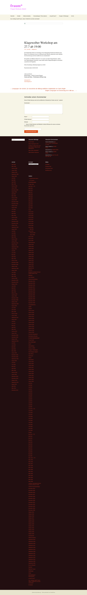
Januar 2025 (14, 187)
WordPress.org (48, 170)
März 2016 (14, 350)
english (30, 306)
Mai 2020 (30, 446)
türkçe (30, 572)
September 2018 (15, 303)
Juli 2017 (13, 321)
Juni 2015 (14, 364)
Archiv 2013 (31, 211)
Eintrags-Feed (48, 166)
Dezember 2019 (15, 280)
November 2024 (15, 189)
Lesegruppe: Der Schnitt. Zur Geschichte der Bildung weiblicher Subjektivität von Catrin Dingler (38, 88)
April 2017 (14, 327)
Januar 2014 (31, 361)
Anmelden (47, 164)
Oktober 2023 (14, 205)
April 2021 (14, 256)
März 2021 (14, 258)
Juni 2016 (14, 344)
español (30, 308)
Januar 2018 (14, 315)
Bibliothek (30, 275)
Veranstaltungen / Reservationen (40, 16)
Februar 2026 (14, 168)
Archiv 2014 (31, 213)
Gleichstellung (31, 345)
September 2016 (15, 341)
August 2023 (14, 207)
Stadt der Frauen (32, 569)
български (31, 584)
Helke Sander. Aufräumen (34, 152)
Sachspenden (31, 535)
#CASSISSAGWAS (32, 182)
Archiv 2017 (31, 219)
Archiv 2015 (31, 215)
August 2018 (14, 305)
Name (26, 116)
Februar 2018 (14, 313)
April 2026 (14, 164)
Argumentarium (32, 242)
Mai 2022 (30, 447)
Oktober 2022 (14, 225)
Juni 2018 (14, 307)
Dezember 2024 (32, 300)
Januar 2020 (31, 373)
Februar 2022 (14, 239)
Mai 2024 (30, 451)
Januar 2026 (14, 170)
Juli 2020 (30, 395)
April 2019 (14, 290)
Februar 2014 (31, 310)
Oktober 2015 (31, 514)
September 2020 (15, 268)
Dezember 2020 (15, 262)
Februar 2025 (14, 186)
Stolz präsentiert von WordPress (48, 592)
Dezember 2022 (15, 221)
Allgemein (35, 49)
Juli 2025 (13, 178)
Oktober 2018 (14, 301)
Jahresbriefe (31, 359)
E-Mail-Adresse (28, 119)
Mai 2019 (13, 288)
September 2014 (15, 382)
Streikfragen (31, 571)
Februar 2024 (14, 197)
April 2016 (14, 348)
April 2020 (14, 274)
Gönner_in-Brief (32, 347)
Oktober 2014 (14, 380)
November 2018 (15, 299)
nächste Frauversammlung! (34, 486)
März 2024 (14, 195)
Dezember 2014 (15, 376)
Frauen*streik (31, 340)
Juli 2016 (13, 343)
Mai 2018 (30, 442)
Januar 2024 (14, 199)
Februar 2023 (14, 217)
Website (26, 122)
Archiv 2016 (31, 217)
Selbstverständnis (27, 16)
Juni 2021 (14, 252)
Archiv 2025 (31, 240)
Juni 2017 (14, 323)
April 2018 (14, 309)
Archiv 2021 (31, 227)
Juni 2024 (30, 428)
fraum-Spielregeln (32, 342)
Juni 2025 (30, 430)
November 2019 (15, 282)
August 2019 (31, 254)
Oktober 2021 (14, 244)
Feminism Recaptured (33, 334)
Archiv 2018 (31, 221)
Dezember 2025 (32, 302)
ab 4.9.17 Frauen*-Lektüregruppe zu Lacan (51, 143)
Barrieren (30, 270)
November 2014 (15, 378)
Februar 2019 (14, 293)
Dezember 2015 (15, 354)
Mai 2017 (13, 325)
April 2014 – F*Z (32, 186)
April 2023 (14, 213)
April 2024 (14, 193)
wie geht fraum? (53, 16)
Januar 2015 (14, 374)
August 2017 (14, 319)
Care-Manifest (31, 277)
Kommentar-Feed (49, 168)
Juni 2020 (14, 272)
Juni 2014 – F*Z (32, 408)
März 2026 (14, 166)
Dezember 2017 (32, 287)
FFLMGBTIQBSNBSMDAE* (34, 338)
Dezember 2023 (15, 201)
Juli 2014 (30, 383)
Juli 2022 (13, 231)
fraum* (30, 343)
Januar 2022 (14, 240)
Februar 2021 (14, 260)
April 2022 (14, 235)
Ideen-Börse (31, 353)
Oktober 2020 (14, 266)
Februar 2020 (14, 278)
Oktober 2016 (14, 339)
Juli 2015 (13, 362)
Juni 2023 (14, 209)
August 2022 (14, 229)
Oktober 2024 (31, 531)
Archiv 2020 (31, 225)
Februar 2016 (31, 314)
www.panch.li (27, 80)
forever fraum (31, 141)
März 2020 (14, 276)
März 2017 (14, 329)
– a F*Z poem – (32, 180)
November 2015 (15, 356)
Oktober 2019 (14, 284)
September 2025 (15, 174)
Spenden (30, 567)
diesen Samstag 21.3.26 (33, 143)
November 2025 (32, 510)
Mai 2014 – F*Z (32, 434)
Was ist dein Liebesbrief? (34, 150)
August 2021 (14, 248)
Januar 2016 (14, 352)
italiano (30, 357)
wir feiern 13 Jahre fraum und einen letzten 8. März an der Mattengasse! (34, 147)
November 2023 (15, 203)
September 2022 (15, 227)
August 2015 (14, 360)
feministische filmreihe (33, 336)
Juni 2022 (14, 233)
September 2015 (15, 358)
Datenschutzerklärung (33, 279)
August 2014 (14, 384)
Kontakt (18, 16)
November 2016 (15, 337)
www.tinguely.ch (28, 81)
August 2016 (31, 248)
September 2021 (15, 246)
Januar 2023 (14, 219)
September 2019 (32, 549)
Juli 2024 (30, 402)
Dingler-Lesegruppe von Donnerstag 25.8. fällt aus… (61, 90)
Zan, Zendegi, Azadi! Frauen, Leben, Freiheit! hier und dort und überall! (24, 18)
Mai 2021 (13, 254)
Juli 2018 (30, 391)
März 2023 (14, 215)
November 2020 (15, 264)
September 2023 (32, 557)
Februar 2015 (14, 372)
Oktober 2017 (31, 518)
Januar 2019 (14, 295)
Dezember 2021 (32, 294)
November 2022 (15, 223)
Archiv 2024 (31, 238)
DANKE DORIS (55, 149)
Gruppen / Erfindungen (63, 16)
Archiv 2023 (31, 236)
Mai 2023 (13, 211)
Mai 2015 (13, 366)
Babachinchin (31, 268)
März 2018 (14, 311)
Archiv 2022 (31, 231)
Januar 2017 (14, 333)
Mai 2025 (13, 180)
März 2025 (14, 184)
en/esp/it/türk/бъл (32, 304)
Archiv (72, 16)
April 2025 (14, 182)
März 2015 (14, 370)
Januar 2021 (31, 375)
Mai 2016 (13, 346)
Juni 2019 (14, 286)
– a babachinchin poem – (34, 178)
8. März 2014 (31, 184)
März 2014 (14, 388)
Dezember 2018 (15, 297)
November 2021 (15, 242)
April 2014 (14, 386)
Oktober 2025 (14, 172)
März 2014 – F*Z (32, 457)
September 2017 (15, 317)
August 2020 (14, 270)
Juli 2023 (30, 400)
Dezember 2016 (15, 335)
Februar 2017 (14, 331)
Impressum (31, 355)
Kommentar (27, 103)
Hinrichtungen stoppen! (33, 351)
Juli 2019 (30, 393)
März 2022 (14, 237)
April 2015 (14, 368)
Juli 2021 (13, 250)
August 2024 (14, 191)
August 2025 (14, 176)
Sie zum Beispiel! (32, 565)
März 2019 (14, 291)
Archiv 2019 (31, 223)
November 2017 (32, 494)
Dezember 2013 (15, 390)
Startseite (12, 16)
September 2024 (32, 559)
